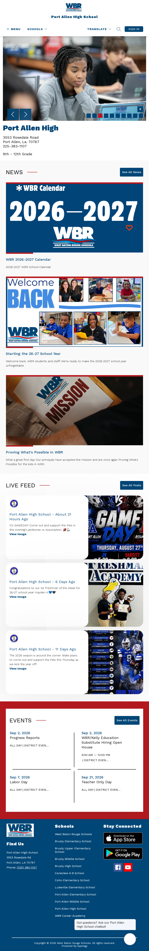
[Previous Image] (13, 115)
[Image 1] (88, 116)
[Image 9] (135, 116)
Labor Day (20, 782)
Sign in (133, 29)
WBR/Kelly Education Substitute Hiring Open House (102, 742)
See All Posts (131, 485)
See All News (131, 172)
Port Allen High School (70, 908)
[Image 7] (123, 116)
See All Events (127, 720)
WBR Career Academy (70, 915)
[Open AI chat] (130, 939)
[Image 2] (94, 116)
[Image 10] (141, 116)
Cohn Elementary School (72, 880)
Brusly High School (68, 866)
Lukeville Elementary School (75, 887)
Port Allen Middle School (72, 901)
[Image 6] (118, 116)
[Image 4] (106, 116)
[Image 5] (112, 116)
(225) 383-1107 (27, 867)
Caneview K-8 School (69, 873)
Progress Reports (26, 737)
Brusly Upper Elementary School (72, 850)
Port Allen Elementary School (75, 894)
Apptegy (82, 945)
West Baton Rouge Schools (73, 834)
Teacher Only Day (98, 782)
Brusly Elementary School (73, 841)
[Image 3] (100, 116)
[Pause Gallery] (140, 109)
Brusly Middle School (69, 859)
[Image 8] (129, 116)
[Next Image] (25, 115)
